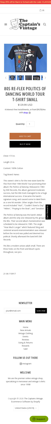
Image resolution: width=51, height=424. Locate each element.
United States (24, 408)
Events (25, 336)
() (42, 10)
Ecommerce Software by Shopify (25, 401)
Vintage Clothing (25, 333)
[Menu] (5, 24)
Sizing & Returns (25, 342)
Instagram (26, 363)
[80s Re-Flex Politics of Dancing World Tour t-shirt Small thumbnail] (12, 77)
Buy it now (25, 144)
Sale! (26, 349)
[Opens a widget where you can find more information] (39, 419)
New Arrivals (25, 330)
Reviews (25, 339)
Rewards (25, 345)
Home (25, 327)
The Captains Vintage (33, 398)
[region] (25, 2)
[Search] (44, 24)
